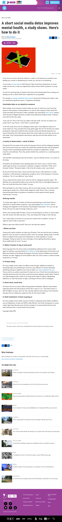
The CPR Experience (28, 494)
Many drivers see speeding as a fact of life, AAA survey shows (30, 384)
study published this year (46, 270)
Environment (16, 476)
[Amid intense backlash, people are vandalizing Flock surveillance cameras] (7, 443)
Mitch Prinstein (45, 204)
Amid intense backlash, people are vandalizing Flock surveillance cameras (34, 443)
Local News (15, 370)
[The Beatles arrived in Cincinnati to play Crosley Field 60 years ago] (7, 455)
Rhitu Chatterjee (11, 37)
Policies (37, 505)
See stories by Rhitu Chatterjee (12, 359)
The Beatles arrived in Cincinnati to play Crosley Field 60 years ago (32, 455)
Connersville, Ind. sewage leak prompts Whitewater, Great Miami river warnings (35, 478)
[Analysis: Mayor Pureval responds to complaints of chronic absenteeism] (7, 467)
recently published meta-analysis (22, 98)
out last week (15, 84)
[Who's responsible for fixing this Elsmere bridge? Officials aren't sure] (7, 420)
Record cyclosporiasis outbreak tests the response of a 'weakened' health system (36, 396)
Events (37, 494)
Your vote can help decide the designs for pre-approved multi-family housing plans (36, 431)
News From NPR (6, 18)
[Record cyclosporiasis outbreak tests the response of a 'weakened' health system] (7, 396)
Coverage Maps (52, 499)
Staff (49, 506)
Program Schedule (27, 501)
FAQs (49, 502)
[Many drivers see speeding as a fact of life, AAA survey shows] (7, 384)
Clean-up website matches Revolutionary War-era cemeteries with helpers (34, 372)
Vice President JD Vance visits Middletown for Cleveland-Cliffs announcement (35, 408)
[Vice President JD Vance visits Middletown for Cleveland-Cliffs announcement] (7, 408)
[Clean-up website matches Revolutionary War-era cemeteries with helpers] (7, 372)
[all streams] (59, 8)
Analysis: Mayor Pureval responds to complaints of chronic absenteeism (33, 467)
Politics (15, 405)
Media (14, 452)
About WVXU (26, 498)
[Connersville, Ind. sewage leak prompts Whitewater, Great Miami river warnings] (7, 479)
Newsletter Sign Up (28, 505)
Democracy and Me (40, 501)
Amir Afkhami (30, 251)
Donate (55, 2)
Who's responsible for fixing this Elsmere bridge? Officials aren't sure (32, 419)
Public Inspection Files (52, 495)
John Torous (49, 112)
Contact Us (38, 498)
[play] (4, 8)
